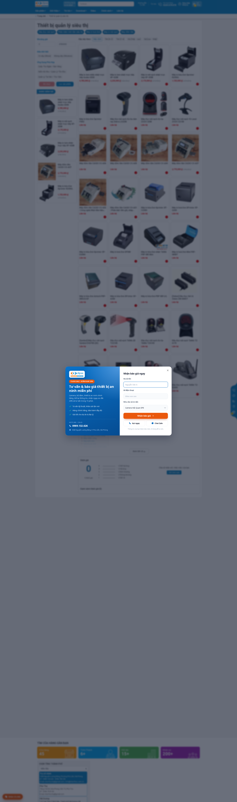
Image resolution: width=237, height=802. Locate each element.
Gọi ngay (136, 423)
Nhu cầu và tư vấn (130, 402)
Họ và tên (127, 379)
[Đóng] (167, 370)
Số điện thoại (128, 390)
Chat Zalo (159, 423)
